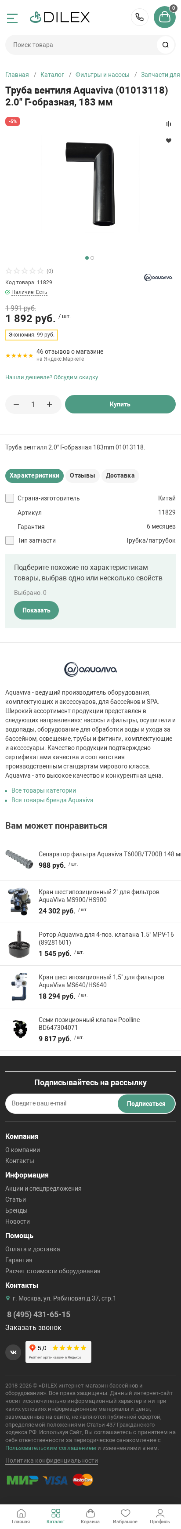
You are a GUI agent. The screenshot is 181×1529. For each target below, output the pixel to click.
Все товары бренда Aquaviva (52, 800)
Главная (17, 74)
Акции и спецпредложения (43, 1188)
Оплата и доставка (32, 1249)
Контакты (19, 1160)
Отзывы (82, 475)
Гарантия (19, 1260)
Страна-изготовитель (49, 498)
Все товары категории (43, 790)
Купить (120, 404)
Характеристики (34, 475)
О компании (22, 1149)
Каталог (52, 74)
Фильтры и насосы (103, 74)
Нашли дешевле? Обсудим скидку (51, 377)
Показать (36, 610)
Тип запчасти (37, 540)
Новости (17, 1221)
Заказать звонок (33, 1327)
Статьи (15, 1199)
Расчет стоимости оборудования (53, 1271)
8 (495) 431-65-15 (139, 17)
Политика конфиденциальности (51, 1460)
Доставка (120, 475)
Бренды (16, 1210)
